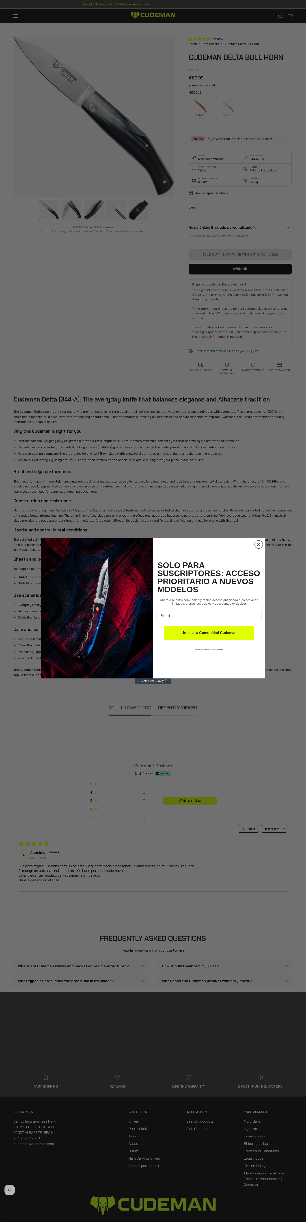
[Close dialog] (259, 544)
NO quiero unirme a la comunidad (209, 650)
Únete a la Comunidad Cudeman (209, 633)
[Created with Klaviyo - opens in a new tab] (153, 681)
